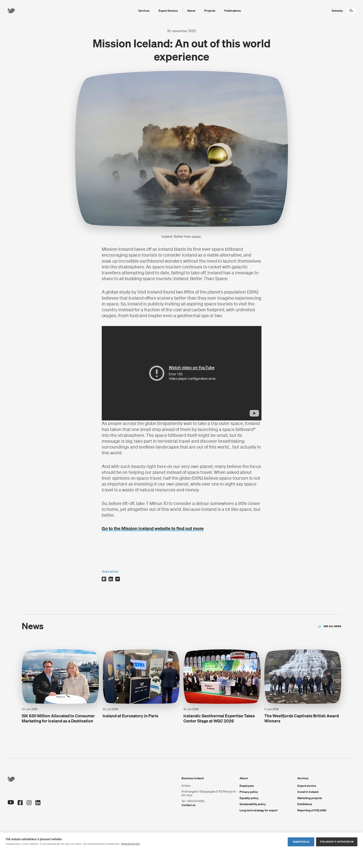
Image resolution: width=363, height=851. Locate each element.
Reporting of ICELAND (311, 810)
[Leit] (351, 10)
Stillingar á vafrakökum (337, 841)
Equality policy (249, 798)
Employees (247, 786)
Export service (306, 786)
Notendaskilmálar (130, 844)
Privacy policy (249, 792)
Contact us (188, 805)
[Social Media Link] (11, 803)
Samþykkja (301, 841)
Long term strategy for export (259, 810)
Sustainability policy (253, 804)
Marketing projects (309, 798)
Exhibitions (304, 804)
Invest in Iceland (307, 792)
